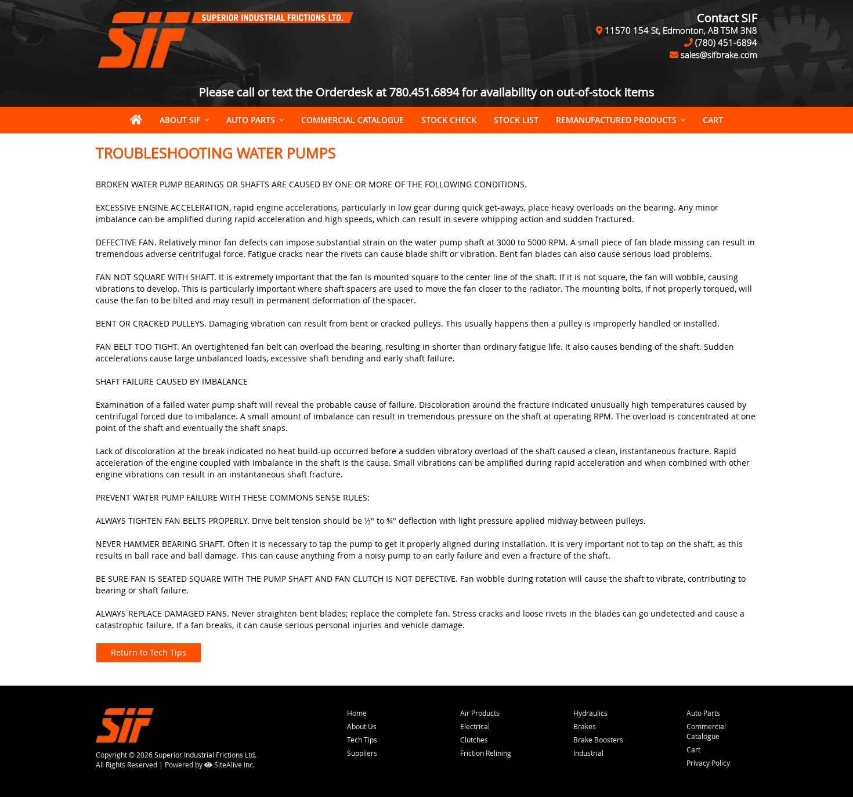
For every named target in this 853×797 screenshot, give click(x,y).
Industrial (588, 753)
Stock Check (448, 119)
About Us (362, 726)
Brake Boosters (598, 739)
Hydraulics (590, 713)
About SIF (180, 119)
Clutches (474, 739)
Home (357, 713)
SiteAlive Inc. (233, 764)
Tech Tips (362, 739)
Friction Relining (485, 753)
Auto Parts (250, 119)
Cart (693, 749)
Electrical (475, 726)
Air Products (480, 713)
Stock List (516, 119)
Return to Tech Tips (148, 652)
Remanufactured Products (616, 119)
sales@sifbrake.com (719, 54)
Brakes (584, 726)
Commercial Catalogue (352, 119)
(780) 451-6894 (726, 42)
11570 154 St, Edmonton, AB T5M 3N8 (681, 30)
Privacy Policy (708, 762)
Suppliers (362, 753)
